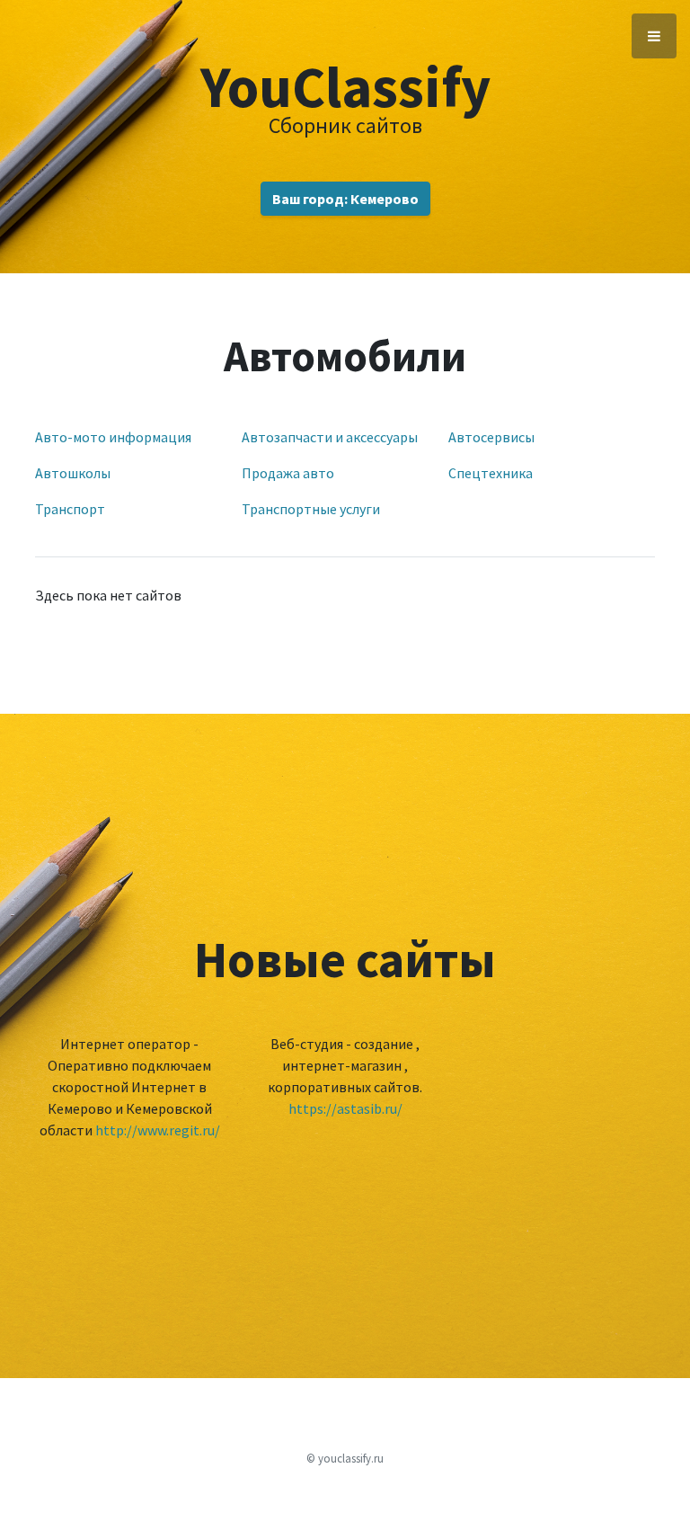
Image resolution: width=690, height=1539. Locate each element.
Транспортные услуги (311, 509)
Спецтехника (490, 473)
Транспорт (70, 509)
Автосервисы (491, 437)
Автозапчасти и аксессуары (330, 437)
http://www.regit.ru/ (157, 1130)
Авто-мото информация (113, 437)
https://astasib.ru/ (345, 1108)
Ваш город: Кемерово (345, 199)
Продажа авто (288, 473)
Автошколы (73, 473)
